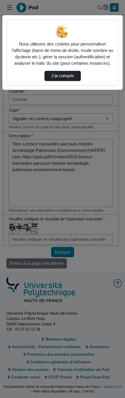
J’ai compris (62, 75)
